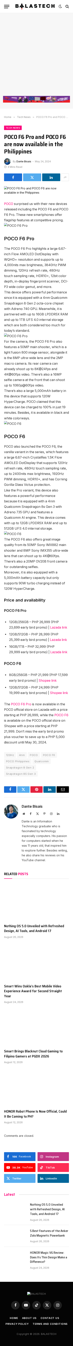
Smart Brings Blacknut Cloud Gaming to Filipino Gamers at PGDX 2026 (33, 1053)
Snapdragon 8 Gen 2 (20, 767)
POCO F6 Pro (21, 704)
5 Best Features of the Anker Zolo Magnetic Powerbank (49, 1233)
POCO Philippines (17, 761)
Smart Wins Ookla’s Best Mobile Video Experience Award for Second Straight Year (33, 991)
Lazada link (58, 627)
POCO (8, 204)
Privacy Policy (17, 1323)
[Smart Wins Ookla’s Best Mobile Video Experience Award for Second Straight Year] (36, 962)
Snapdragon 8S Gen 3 (21, 773)
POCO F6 (61, 715)
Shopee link (48, 680)
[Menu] (6, 6)
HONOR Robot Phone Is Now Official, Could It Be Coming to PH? (35, 1114)
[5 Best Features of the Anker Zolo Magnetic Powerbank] (15, 1236)
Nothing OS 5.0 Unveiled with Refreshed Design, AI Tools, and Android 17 (34, 928)
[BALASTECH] (35, 6)
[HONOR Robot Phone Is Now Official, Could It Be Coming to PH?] (36, 1087)
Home (14, 1318)
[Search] (67, 6)
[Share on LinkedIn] (51, 177)
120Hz (10, 755)
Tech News (13, 127)
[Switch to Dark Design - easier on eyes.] (60, 6)
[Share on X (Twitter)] (32, 177)
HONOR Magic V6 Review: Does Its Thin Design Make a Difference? (48, 1257)
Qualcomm (41, 761)
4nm (22, 755)
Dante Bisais (23, 161)
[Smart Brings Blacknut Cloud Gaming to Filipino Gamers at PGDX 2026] (36, 1027)
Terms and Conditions (50, 1323)
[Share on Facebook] (13, 177)
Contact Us (50, 1318)
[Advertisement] (36, 57)
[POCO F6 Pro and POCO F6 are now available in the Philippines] (36, 192)
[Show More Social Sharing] (65, 177)
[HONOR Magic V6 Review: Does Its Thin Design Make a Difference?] (15, 1257)
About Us (29, 1318)
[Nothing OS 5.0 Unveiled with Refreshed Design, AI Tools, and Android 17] (36, 902)
